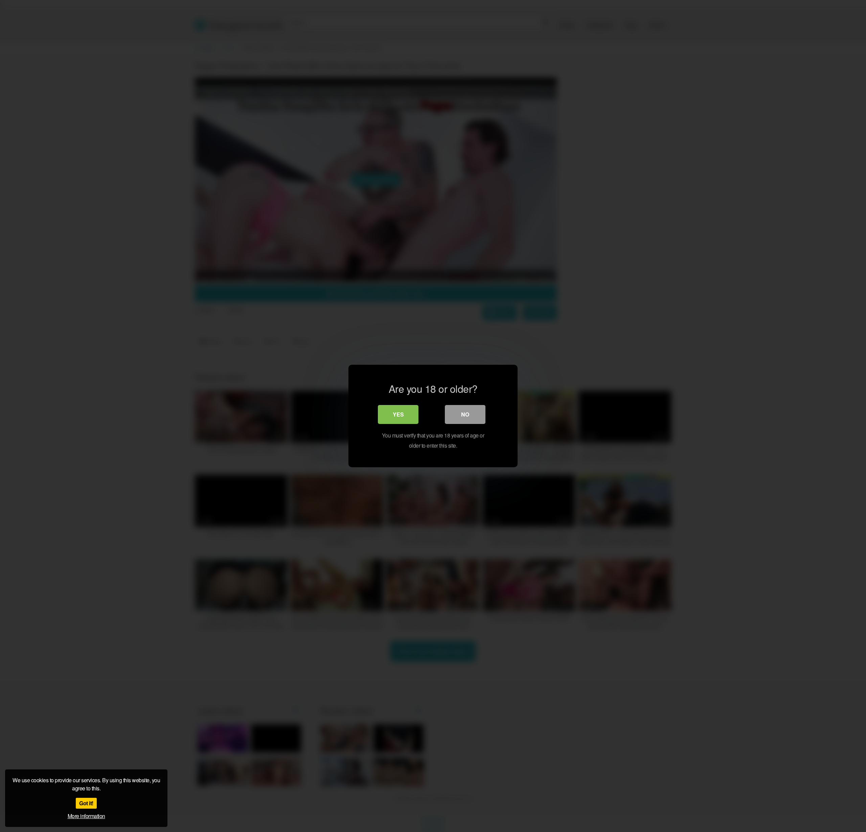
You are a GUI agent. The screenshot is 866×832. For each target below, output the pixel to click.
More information (86, 816)
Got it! (86, 803)
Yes (398, 414)
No (465, 414)
